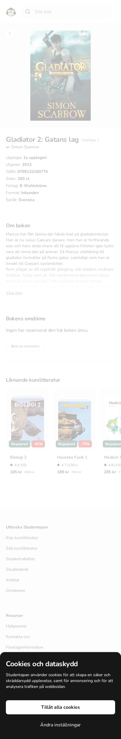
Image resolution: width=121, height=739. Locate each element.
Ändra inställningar (60, 725)
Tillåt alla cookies (60, 707)
